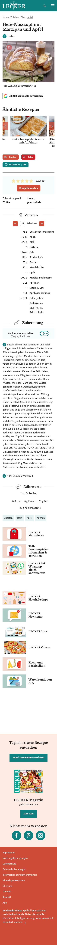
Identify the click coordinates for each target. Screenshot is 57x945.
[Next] (51, 126)
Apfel (30, 17)
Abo (5, 903)
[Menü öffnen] (52, 6)
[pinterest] (28, 835)
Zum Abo (28, 814)
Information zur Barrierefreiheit (20, 875)
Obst (23, 17)
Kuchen (41, 518)
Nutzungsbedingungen (15, 858)
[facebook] (16, 835)
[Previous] (5, 126)
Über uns (7, 886)
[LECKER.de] (14, 5)
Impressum (9, 852)
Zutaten (14, 17)
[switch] (44, 333)
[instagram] (40, 835)
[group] (28, 134)
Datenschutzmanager (14, 869)
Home (6, 17)
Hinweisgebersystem (14, 880)
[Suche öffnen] (44, 5)
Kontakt (7, 897)
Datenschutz (9, 864)
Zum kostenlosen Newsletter (28, 757)
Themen (7, 892)
